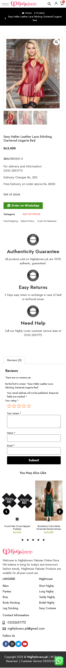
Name (11, 433)
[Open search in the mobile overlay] (49, 3)
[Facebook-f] (6, 644)
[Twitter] (18, 644)
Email (11, 445)
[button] (5, 4)
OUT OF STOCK (31, 214)
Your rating (12, 400)
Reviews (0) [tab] (14, 360)
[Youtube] (25, 644)
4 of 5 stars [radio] (24, 406)
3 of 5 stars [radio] (19, 406)
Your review (14, 413)
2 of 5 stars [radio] (14, 406)
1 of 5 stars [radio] (9, 406)
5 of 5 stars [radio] (29, 406)
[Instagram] (12, 644)
